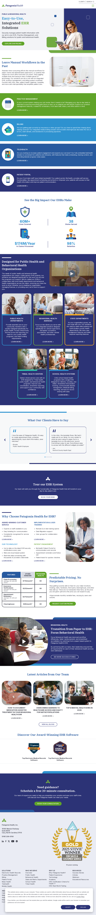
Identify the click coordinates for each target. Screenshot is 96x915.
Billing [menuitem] (4, 877)
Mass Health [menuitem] (6, 882)
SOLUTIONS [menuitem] (6, 871)
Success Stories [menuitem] (78, 873)
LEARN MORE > (22, 110)
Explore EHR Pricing (13, 44)
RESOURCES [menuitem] (76, 871)
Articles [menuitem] (75, 875)
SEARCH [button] (89, 2)
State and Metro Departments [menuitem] (36, 879)
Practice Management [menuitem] (9, 875)
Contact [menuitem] (4, 902)
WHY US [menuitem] (52, 871)
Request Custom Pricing (62, 604)
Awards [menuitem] (4, 897)
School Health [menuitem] (30, 882)
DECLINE (83, 907)
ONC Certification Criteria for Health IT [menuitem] (59, 883)
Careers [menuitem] (5, 893)
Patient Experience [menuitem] (55, 875)
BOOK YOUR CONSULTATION (48, 804)
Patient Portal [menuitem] (7, 879)
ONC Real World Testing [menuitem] (57, 886)
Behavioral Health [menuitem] (31, 877)
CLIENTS (82, 2)
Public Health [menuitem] (30, 875)
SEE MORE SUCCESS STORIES (65, 657)
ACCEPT (68, 907)
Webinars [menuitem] (75, 877)
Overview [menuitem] (28, 873)
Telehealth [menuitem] (5, 884)
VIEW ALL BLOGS (48, 724)
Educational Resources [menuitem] (80, 879)
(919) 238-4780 (8, 836)
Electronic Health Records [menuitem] (11, 873)
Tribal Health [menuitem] (30, 884)
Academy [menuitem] (52, 879)
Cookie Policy (80, 896)
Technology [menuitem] (53, 877)
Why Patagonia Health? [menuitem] (57, 873)
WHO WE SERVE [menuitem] (31, 871)
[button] (91, 439)
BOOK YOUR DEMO (48, 497)
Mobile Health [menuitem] (7, 886)
